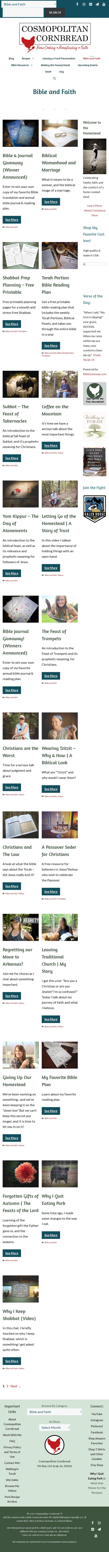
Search (55, 12)
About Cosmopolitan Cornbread (12, 1424)
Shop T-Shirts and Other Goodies (97, 1454)
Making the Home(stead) (55, 65)
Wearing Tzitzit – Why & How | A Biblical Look (59, 755)
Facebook (97, 1432)
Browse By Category (54, 1405)
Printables (22, 331)
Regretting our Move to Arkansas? (17, 957)
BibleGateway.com (94, 374)
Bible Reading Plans (66, 353)
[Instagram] (84, 4)
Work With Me (12, 1434)
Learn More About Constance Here (95, 210)
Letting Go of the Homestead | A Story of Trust (59, 523)
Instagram (97, 1420)
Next (15, 1386)
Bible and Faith (91, 58)
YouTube (96, 1413)
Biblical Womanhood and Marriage (59, 163)
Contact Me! (12, 1462)
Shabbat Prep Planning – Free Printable (18, 285)
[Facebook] (77, 4)
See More (11, 219)
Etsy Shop (97, 1465)
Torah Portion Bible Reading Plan (55, 285)
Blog (11, 58)
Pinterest (97, 1426)
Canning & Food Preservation (58, 58)
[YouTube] (104, 4)
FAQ (61, 71)
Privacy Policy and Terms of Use (12, 1451)
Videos (60, 453)
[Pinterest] (91, 4)
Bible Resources (20, 65)
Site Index (12, 1479)
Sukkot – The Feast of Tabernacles (16, 414)
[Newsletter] (97, 4)
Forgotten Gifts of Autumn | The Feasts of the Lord (21, 1203)
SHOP (48, 71)
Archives (54, 1421)
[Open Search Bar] (54, 78)
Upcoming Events (88, 65)
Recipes (26, 58)
